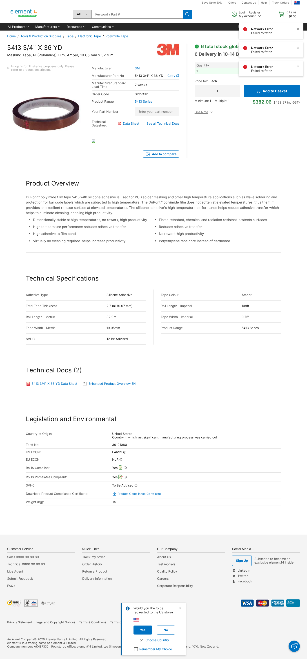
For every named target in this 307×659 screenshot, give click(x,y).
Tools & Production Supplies (40, 36)
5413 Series (143, 101)
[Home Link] (23, 14)
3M (137, 68)
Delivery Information (97, 578)
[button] (18, 27)
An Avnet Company (20, 639)
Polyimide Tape (117, 36)
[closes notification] (298, 9)
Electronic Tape (89, 36)
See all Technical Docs (163, 123)
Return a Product (94, 571)
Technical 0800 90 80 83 (26, 564)
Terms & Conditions (92, 622)
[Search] (187, 14)
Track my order (93, 557)
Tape (69, 36)
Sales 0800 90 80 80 (23, 557)
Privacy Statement (19, 622)
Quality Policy (167, 571)
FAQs (11, 586)
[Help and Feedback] (294, 646)
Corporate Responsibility (175, 586)
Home (11, 36)
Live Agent (15, 571)
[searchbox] (137, 14)
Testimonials (166, 564)
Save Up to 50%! (212, 2)
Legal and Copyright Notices (55, 622)
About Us (164, 557)
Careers (163, 578)
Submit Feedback (20, 578)
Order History (92, 564)
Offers (232, 2)
